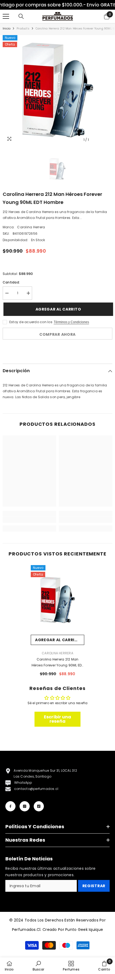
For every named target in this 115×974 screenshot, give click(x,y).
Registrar (93, 886)
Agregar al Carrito (58, 309)
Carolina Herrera (31, 227)
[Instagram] (25, 806)
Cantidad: (11, 282)
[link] (29, 520)
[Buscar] (21, 16)
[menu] (6, 16)
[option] (57, 90)
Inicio (6, 29)
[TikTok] (39, 806)
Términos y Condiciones (71, 322)
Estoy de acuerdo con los (30, 322)
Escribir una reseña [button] (57, 719)
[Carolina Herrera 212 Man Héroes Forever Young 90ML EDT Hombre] (57, 600)
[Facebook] (10, 806)
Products (23, 29)
